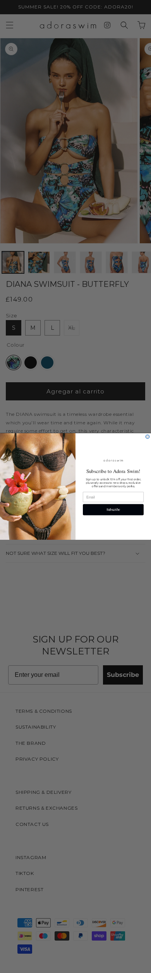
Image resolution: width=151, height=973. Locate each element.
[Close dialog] (147, 437)
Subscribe (113, 509)
